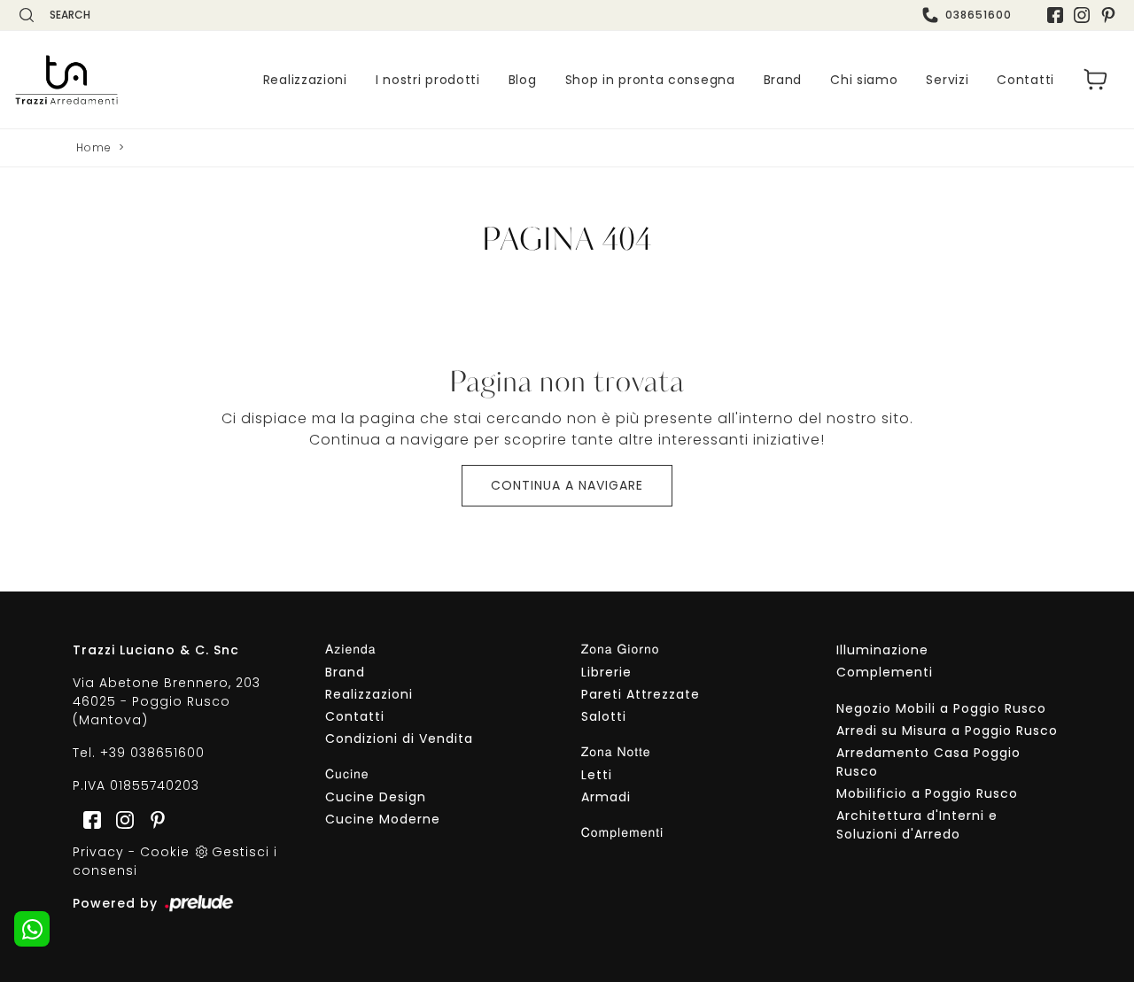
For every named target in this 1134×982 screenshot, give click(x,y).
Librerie (606, 672)
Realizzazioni (305, 80)
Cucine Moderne (382, 819)
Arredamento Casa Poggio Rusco (928, 762)
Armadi (606, 797)
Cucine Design (375, 797)
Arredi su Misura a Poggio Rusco (947, 730)
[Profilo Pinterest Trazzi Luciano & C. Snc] (152, 818)
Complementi (884, 672)
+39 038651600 (152, 753)
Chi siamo (863, 80)
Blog (523, 80)
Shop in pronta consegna (650, 80)
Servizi (947, 80)
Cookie (165, 852)
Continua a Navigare (567, 485)
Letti (596, 775)
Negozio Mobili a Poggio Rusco (941, 708)
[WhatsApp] (32, 929)
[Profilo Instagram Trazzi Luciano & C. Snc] (1081, 15)
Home (94, 147)
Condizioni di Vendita (399, 738)
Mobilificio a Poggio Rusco (927, 793)
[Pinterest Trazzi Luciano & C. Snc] (1108, 15)
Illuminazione (882, 650)
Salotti (603, 716)
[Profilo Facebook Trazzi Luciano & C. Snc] (1055, 15)
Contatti (1025, 80)
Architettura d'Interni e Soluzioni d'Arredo (917, 825)
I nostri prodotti (428, 80)
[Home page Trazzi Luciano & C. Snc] (66, 79)
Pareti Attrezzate (640, 694)
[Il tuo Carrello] (1095, 79)
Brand (783, 80)
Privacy (98, 852)
